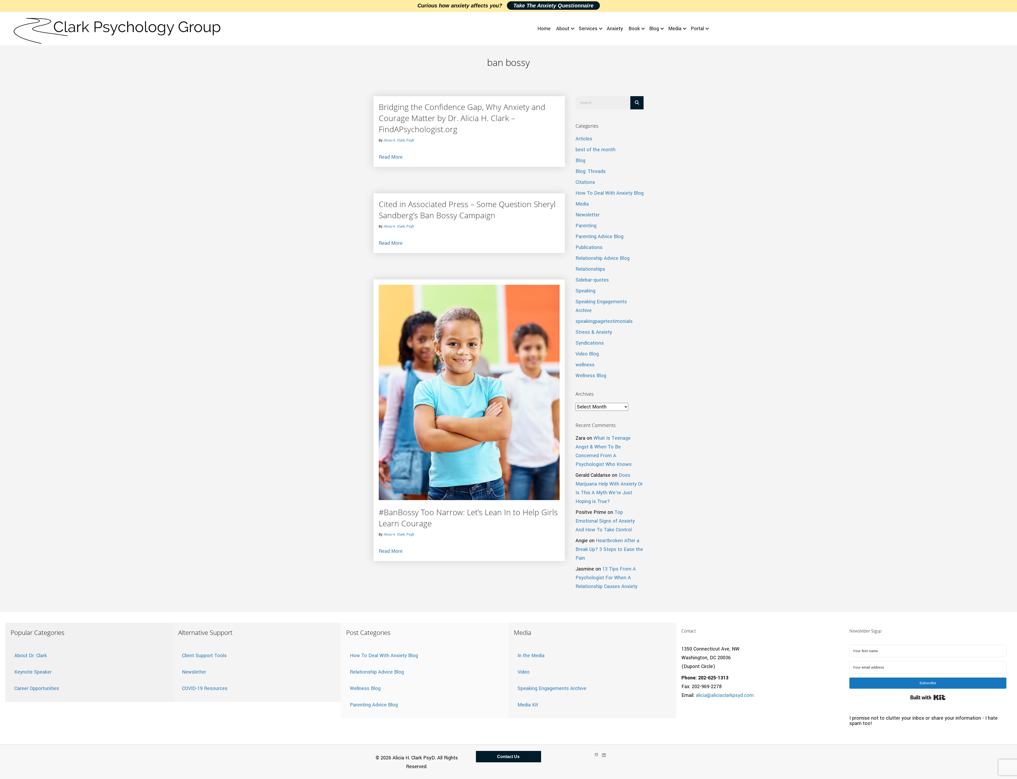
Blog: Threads (591, 171)
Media (674, 28)
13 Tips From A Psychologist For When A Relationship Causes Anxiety (606, 578)
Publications (589, 247)
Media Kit (528, 704)
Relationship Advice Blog (603, 258)
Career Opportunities (36, 688)
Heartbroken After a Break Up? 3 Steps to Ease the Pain (609, 549)
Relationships (590, 269)
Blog (654, 28)
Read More (391, 157)
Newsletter (588, 214)
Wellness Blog (591, 375)
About (562, 28)
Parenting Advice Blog (599, 236)
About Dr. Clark (30, 655)
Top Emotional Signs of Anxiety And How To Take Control (605, 521)
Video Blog (587, 353)
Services (588, 28)
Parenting (586, 225)
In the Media (531, 655)
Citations (585, 182)
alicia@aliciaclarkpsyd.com (725, 695)
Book (634, 28)
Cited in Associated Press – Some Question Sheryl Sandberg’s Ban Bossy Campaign (467, 210)
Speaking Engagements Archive (552, 688)
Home (544, 28)
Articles (584, 138)
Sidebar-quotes (592, 280)
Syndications (590, 343)
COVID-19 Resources (205, 688)
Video (524, 672)
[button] (572, 29)
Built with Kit (927, 697)
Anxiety (615, 28)
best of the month (595, 149)
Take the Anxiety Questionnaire (553, 5)
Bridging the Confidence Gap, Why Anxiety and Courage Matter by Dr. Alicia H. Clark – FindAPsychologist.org (462, 118)
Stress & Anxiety (594, 332)
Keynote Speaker (33, 672)
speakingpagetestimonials (604, 321)
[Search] (637, 102)
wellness (585, 364)
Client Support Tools (204, 655)
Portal (697, 28)
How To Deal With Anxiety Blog (610, 193)
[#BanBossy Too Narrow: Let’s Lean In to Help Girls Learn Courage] (469, 392)
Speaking (585, 290)
